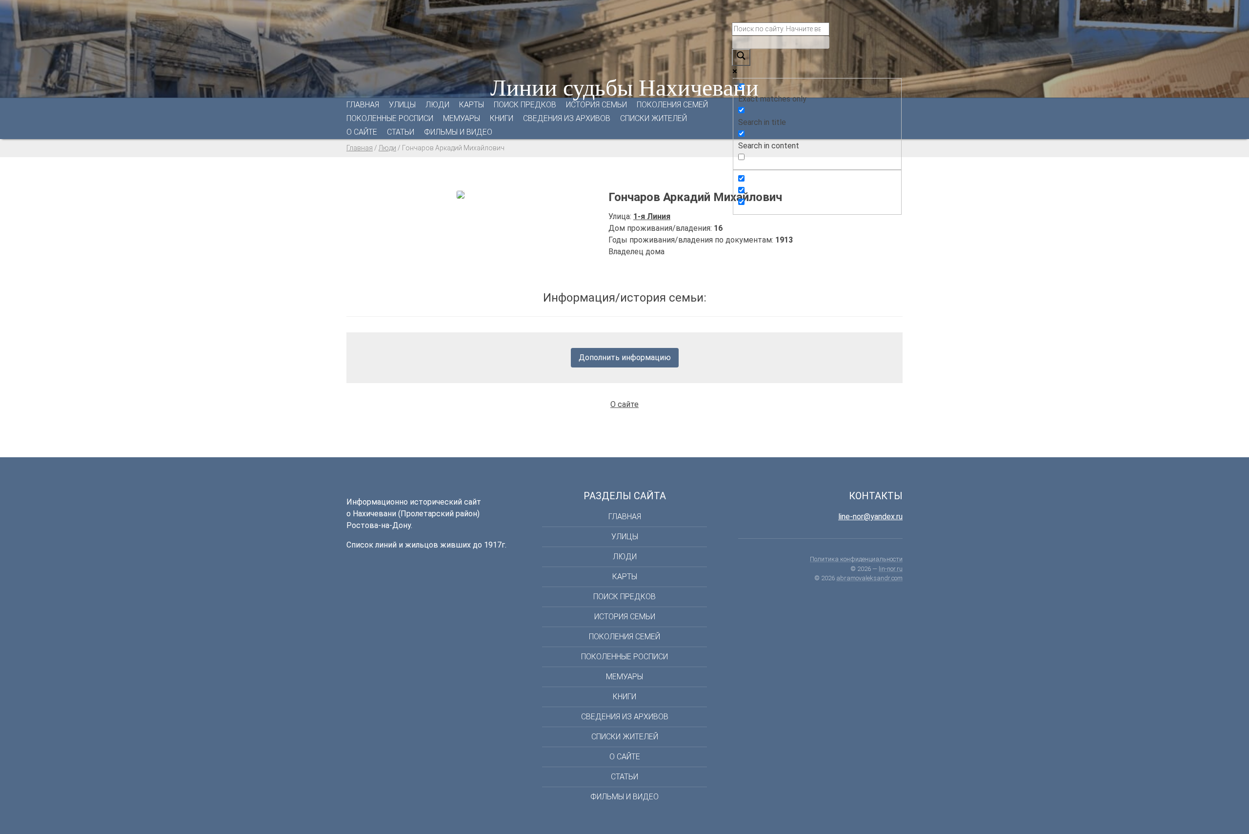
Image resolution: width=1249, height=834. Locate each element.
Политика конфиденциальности (856, 559)
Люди (437, 104)
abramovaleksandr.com (869, 578)
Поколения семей (672, 104)
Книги (501, 118)
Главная (362, 104)
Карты (471, 104)
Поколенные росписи (389, 118)
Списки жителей (653, 118)
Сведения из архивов (566, 118)
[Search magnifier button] (741, 57)
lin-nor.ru (891, 568)
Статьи (400, 132)
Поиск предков (525, 104)
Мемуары (461, 118)
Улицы (402, 104)
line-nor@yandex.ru (870, 516)
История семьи (596, 104)
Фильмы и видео (458, 132)
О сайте (361, 132)
